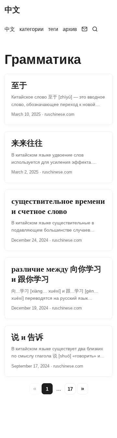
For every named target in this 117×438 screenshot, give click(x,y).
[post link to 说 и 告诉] (58, 351)
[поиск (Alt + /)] (95, 29)
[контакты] (84, 29)
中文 (12, 9)
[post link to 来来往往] (58, 157)
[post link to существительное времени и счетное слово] (58, 220)
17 (70, 389)
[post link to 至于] (58, 99)
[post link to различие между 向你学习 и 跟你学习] (58, 288)
